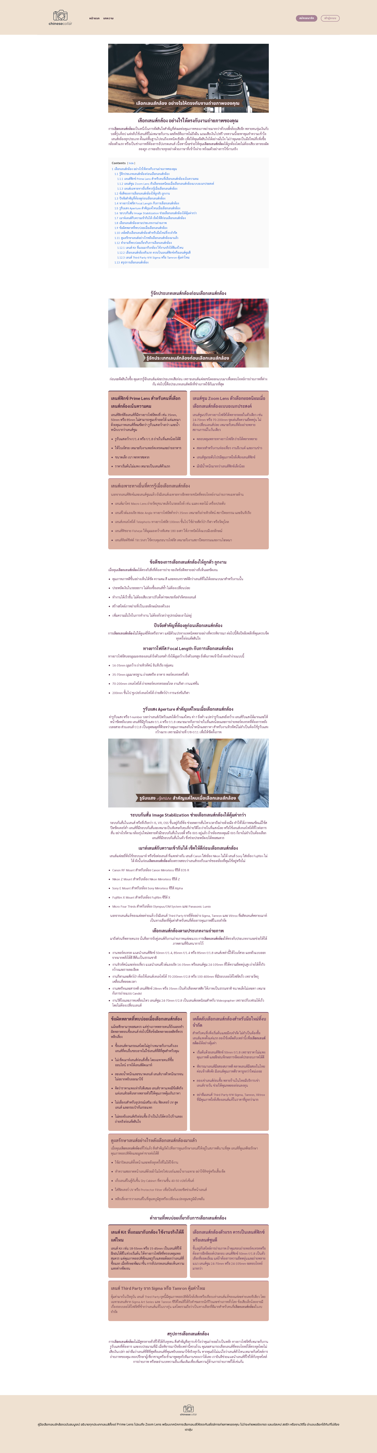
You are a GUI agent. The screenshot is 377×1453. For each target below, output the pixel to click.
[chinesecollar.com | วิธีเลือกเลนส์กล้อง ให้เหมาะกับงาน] (60, 17)
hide (131, 163)
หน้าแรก (94, 18)
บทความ (108, 18)
